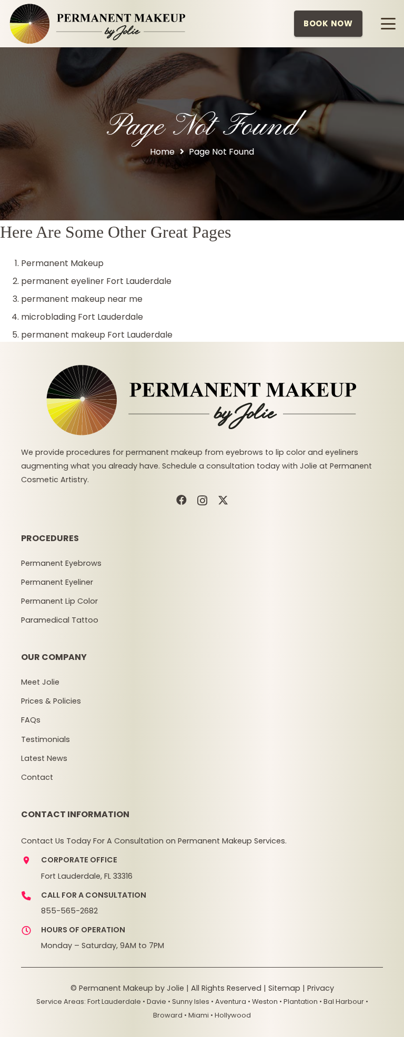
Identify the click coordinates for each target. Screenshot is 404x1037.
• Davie (154, 1001)
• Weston (263, 1001)
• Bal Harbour (341, 1001)
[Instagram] (202, 500)
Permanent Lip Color (59, 601)
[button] (388, 23)
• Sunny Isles (188, 1001)
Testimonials (45, 739)
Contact (37, 777)
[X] (223, 500)
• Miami (196, 1015)
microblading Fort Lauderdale (82, 317)
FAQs (31, 720)
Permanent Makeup (62, 263)
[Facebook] (181, 500)
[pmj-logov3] (97, 24)
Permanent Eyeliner (57, 582)
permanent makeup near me (82, 299)
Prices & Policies (51, 701)
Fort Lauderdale (114, 1001)
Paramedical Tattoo (59, 620)
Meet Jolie (40, 682)
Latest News (44, 758)
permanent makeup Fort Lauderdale (97, 335)
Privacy (320, 988)
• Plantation (298, 1001)
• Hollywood (230, 1015)
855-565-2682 (69, 911)
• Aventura (228, 1001)
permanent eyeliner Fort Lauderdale (96, 281)
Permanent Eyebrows (61, 563)
